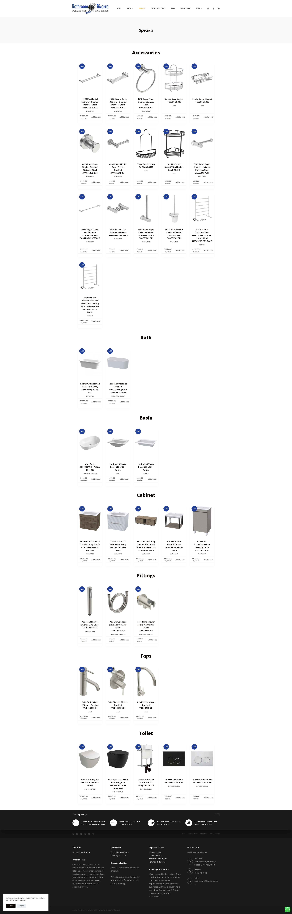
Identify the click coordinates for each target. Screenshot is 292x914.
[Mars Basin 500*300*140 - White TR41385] (90, 443)
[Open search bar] (208, 9)
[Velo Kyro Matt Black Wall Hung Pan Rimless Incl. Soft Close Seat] (118, 758)
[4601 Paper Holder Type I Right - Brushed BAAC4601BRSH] (118, 143)
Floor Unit (202, 554)
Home (119, 8)
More (198, 8)
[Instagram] (81, 834)
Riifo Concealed (146, 789)
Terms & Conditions (158, 858)
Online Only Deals (158, 8)
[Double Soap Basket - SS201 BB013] (174, 78)
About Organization (81, 852)
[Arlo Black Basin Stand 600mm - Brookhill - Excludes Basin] (174, 520)
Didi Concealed (90, 789)
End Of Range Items (119, 852)
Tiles (173, 8)
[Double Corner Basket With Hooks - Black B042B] (174, 143)
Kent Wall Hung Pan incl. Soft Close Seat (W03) (90, 782)
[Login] (213, 8)
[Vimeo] (93, 834)
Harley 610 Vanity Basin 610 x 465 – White (118, 467)
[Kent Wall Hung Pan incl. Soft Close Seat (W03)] (90, 758)
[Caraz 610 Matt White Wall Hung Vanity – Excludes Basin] (118, 520)
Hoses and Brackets (118, 634)
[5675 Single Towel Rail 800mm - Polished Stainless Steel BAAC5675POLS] (90, 208)
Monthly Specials (118, 855)
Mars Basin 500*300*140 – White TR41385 (90, 467)
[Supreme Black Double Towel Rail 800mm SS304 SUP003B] (75, 822)
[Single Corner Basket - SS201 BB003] (202, 78)
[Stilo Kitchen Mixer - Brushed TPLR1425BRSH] (146, 681)
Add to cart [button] (96, 117)
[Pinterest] (85, 834)
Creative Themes (113, 910)
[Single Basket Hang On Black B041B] (146, 143)
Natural (202, 245)
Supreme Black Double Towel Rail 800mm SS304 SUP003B (93, 822)
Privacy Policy (155, 852)
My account (215, 834)
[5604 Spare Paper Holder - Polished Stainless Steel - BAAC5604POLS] (146, 208)
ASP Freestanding (118, 396)
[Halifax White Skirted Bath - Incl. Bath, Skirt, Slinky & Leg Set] (90, 363)
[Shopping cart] (219, 8)
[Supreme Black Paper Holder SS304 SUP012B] (151, 822)
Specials (142, 8)
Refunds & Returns (157, 861)
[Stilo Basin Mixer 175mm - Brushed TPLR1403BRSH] (90, 681)
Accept (11, 906)
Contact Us (192, 834)
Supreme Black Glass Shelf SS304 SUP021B (130, 822)
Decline (21, 906)
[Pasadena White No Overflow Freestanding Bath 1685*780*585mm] (118, 363)
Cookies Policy (155, 855)
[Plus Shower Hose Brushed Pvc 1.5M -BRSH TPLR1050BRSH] (118, 601)
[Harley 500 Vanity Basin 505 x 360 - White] (146, 443)
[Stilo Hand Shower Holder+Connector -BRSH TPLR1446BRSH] (146, 601)
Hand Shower (90, 631)
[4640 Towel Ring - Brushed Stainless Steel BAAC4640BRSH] (146, 78)
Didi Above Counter (90, 474)
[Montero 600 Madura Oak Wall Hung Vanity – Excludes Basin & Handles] (90, 520)
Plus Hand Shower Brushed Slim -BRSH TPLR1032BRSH (90, 624)
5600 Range (202, 177)
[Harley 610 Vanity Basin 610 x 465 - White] (118, 443)
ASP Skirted (90, 396)
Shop (129, 8)
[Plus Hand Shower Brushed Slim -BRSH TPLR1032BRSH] (90, 601)
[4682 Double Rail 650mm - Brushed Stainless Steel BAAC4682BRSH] (90, 78)
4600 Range (90, 111)
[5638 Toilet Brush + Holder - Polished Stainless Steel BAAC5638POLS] (174, 208)
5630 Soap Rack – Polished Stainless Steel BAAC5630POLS (118, 232)
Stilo (90, 712)
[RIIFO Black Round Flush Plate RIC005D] (174, 758)
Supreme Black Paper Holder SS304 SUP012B (168, 822)
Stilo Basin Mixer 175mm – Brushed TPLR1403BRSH (90, 705)
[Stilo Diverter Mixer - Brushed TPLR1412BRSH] (118, 681)
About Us (203, 834)
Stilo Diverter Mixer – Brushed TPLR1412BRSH (118, 705)
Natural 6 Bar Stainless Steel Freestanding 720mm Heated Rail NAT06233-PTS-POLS (202, 235)
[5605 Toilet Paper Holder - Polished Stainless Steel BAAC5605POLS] (202, 143)
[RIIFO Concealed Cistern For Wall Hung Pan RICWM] (146, 758)
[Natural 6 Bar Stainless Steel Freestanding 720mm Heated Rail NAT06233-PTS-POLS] (202, 208)
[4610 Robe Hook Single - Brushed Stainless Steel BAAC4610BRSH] (90, 143)
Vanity (118, 474)
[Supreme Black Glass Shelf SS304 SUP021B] (113, 822)
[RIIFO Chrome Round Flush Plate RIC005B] (202, 758)
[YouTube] (89, 834)
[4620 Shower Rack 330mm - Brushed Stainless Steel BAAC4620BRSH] (118, 78)
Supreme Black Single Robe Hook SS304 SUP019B (205, 822)
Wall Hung (90, 554)
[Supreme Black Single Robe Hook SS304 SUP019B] (188, 822)
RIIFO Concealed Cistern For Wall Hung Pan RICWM (146, 782)
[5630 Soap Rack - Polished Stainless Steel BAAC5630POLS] (118, 208)
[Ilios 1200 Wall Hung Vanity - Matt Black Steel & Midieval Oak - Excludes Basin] (146, 520)
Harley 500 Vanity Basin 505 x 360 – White (146, 467)
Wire (174, 105)
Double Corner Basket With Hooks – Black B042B (174, 167)
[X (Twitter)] (77, 834)
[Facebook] (73, 834)
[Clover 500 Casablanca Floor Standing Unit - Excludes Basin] (202, 520)
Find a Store (185, 8)
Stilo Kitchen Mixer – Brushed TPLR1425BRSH (146, 705)
